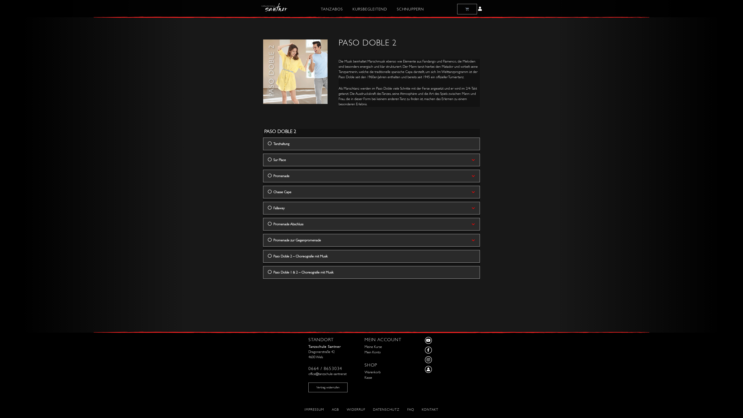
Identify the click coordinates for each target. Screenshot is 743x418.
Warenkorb (373, 372)
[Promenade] (476, 176)
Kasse (368, 378)
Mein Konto (373, 352)
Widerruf (356, 410)
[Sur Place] (476, 160)
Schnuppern (410, 9)
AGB (335, 410)
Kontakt (430, 410)
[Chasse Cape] (476, 192)
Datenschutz (386, 410)
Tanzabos (332, 9)
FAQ (410, 410)
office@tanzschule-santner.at (327, 374)
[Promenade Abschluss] (476, 224)
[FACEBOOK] (441, 351)
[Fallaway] (476, 208)
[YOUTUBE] (441, 341)
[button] (480, 9)
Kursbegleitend (370, 9)
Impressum (314, 410)
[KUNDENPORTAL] (441, 370)
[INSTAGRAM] (441, 361)
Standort (321, 339)
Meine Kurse (373, 347)
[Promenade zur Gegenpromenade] (476, 240)
